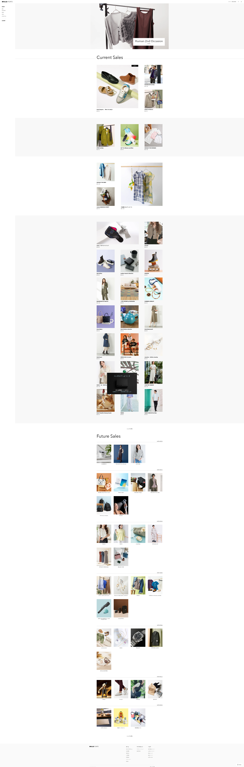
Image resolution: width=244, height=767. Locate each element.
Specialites (99, 273)
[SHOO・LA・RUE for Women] (106, 372)
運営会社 (127, 753)
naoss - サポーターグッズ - (103, 245)
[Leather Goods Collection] (130, 261)
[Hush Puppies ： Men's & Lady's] (117, 86)
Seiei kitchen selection (126, 329)
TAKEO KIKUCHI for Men (151, 413)
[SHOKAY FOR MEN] (106, 172)
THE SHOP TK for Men (155, 492)
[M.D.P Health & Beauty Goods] (106, 400)
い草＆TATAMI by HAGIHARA (128, 301)
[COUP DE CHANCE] (154, 372)
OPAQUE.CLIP (155, 544)
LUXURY (3, 20)
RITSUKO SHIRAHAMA (104, 567)
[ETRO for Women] (154, 99)
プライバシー (128, 759)
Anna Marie (99, 329)
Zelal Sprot (99, 357)
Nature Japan (121, 492)
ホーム (127, 746)
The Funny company (104, 515)
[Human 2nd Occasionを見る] (129, 26)
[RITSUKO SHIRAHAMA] (104, 557)
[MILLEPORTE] (7, 1)
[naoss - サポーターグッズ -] (118, 233)
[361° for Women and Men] (130, 135)
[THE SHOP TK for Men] (155, 482)
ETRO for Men (100, 148)
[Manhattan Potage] (138, 482)
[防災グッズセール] (121, 717)
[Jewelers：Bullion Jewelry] (154, 344)
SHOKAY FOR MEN (101, 182)
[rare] (130, 372)
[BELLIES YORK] (121, 557)
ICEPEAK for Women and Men (155, 595)
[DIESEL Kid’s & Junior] (130, 344)
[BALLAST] (138, 637)
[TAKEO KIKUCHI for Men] (154, 400)
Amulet (146, 245)
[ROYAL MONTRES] (104, 661)
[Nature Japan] (121, 482)
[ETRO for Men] (106, 135)
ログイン (229, 1)
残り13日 (146, 86)
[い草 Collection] (104, 717)
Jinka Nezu (138, 544)
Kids (3, 14)
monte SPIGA (121, 618)
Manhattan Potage (138, 492)
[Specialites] (106, 261)
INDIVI (121, 544)
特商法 (127, 761)
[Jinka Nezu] (138, 534)
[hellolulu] (138, 689)
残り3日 (122, 330)
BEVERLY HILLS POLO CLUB (104, 492)
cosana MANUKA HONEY (103, 207)
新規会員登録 (234, 1)
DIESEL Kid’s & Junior (126, 357)
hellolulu (138, 699)
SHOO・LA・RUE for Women (104, 385)
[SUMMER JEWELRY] (154, 289)
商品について (150, 753)
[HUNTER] (154, 261)
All (2, 8)
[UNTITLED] (138, 454)
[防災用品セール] (138, 717)
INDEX (122, 413)
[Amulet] (154, 233)
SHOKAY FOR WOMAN (150, 148)
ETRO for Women (149, 109)
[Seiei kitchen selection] (130, 316)
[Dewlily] (104, 534)
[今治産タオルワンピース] (142, 184)
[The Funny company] (104, 505)
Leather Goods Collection (127, 273)
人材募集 (127, 755)
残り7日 (98, 208)
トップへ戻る (129, 428)
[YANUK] (138, 585)
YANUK (138, 595)
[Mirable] (121, 505)
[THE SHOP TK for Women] (121, 454)
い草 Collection (104, 727)
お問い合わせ (150, 757)
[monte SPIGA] (121, 608)
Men (3, 12)
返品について (150, 755)
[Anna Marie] (106, 316)
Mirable (121, 515)
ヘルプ (149, 746)
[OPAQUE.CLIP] (155, 534)
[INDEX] (130, 400)
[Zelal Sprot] (106, 344)
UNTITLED (138, 464)
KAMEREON (103, 464)
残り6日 (146, 330)
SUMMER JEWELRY (149, 301)
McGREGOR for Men (150, 84)
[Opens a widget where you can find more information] (239, 764)
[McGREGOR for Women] (106, 289)
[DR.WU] (104, 689)
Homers (121, 699)
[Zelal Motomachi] (154, 316)
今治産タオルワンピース (126, 207)
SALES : (3, 6)
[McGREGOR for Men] (154, 74)
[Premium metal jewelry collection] (121, 585)
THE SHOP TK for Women (121, 464)
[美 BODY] (155, 689)
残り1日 (98, 149)
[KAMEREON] (104, 454)
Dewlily (103, 544)
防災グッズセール (121, 727)
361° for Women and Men (127, 148)
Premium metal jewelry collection (121, 595)
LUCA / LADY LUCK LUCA (104, 595)
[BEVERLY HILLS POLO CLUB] (104, 482)
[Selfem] (121, 637)
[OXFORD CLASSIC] (155, 637)
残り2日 (98, 330)
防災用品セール (138, 727)
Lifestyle (4, 16)
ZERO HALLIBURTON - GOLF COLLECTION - (104, 619)
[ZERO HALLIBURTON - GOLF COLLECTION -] (104, 608)
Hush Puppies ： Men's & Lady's (105, 109)
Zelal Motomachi (149, 329)
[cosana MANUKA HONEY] (106, 196)
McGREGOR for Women (102, 301)
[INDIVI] (121, 534)
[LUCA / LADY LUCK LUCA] (104, 585)
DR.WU (103, 699)
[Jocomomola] (104, 637)
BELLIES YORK (121, 567)
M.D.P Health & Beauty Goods (104, 413)
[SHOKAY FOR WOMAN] (154, 135)
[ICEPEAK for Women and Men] (155, 585)
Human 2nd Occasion (149, 41)
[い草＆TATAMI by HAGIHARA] (130, 289)
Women (4, 10)
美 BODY (155, 699)
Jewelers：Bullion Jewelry (151, 357)
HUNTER (147, 273)
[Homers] (121, 689)
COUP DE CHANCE (149, 385)
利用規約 (127, 757)
